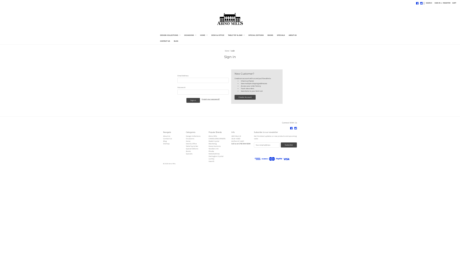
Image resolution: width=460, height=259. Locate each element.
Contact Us (165, 41)
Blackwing (213, 144)
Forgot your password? (211, 99)
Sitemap (166, 144)
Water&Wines (214, 154)
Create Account (245, 97)
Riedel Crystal (214, 141)
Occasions (189, 35)
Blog (176, 41)
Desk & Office (217, 35)
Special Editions (256, 35)
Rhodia (211, 151)
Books (270, 35)
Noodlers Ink (213, 149)
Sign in (437, 3)
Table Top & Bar (235, 35)
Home (202, 35)
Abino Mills (213, 136)
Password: (181, 87)
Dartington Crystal (216, 156)
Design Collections (169, 35)
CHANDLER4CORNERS (217, 139)
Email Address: (183, 76)
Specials (281, 35)
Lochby (211, 159)
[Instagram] (421, 3)
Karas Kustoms (215, 146)
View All (211, 161)
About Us (293, 35)
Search (429, 3)
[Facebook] (417, 3)
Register (446, 3)
